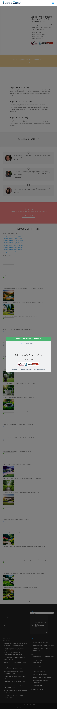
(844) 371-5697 (28, 359)
